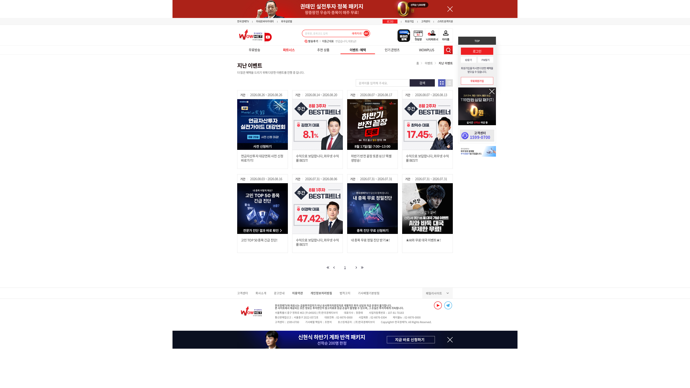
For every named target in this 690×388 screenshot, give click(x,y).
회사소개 (261, 293)
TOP (477, 41)
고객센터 (425, 21)
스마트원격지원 (445, 21)
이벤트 (429, 63)
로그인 (390, 21)
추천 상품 (323, 49)
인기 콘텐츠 (392, 49)
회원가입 (409, 21)
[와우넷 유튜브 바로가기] (438, 305)
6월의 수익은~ (336, 41)
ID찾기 (468, 60)
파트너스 (289, 49)
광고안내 (279, 293)
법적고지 (345, 293)
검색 (448, 50)
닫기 (492, 91)
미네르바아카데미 (265, 21)
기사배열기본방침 (369, 293)
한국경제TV (243, 21)
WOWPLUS (426, 49)
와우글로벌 (286, 21)
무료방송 (254, 49)
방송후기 (313, 41)
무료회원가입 (477, 81)
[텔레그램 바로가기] (448, 305)
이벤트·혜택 (358, 49)
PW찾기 (485, 60)
